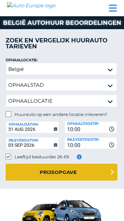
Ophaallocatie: (22, 60)
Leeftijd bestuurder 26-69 (42, 156)
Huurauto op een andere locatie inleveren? (61, 114)
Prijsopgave (58, 172)
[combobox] (91, 127)
